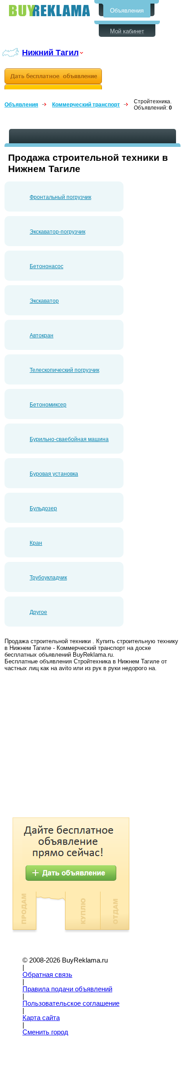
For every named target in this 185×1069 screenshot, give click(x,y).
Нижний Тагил (50, 52)
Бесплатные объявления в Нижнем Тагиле (49, 10)
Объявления (127, 10)
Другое (38, 612)
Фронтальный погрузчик (60, 197)
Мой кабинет (127, 31)
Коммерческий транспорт (86, 105)
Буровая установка (54, 474)
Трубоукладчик (48, 577)
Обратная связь (47, 974)
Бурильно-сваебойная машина (69, 439)
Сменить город (45, 1032)
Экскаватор (44, 301)
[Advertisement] (79, 745)
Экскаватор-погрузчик (57, 232)
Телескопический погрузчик (64, 370)
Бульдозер (43, 508)
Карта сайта (41, 1017)
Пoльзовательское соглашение (70, 1003)
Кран (36, 543)
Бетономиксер (48, 405)
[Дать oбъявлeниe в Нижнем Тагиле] (53, 78)
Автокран (41, 335)
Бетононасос (46, 266)
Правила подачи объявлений (67, 989)
